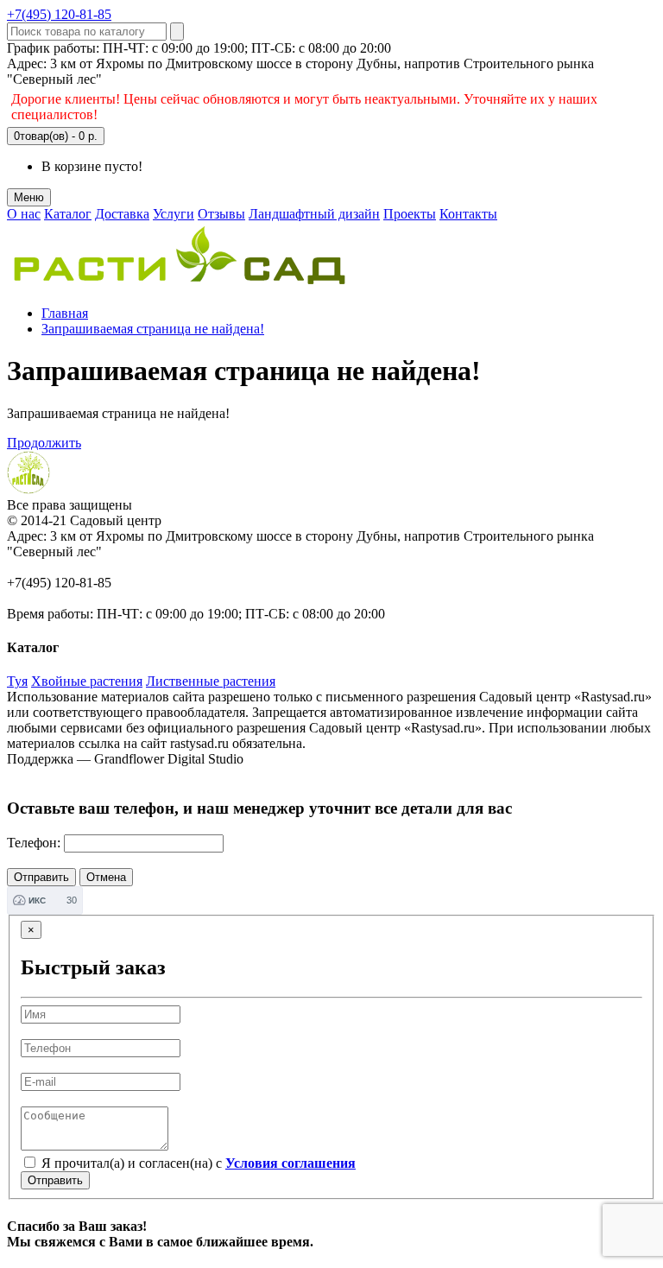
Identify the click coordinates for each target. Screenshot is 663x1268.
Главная (64, 313)
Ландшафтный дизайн (314, 213)
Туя (17, 681)
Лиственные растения (210, 681)
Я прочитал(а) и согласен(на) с (197, 1163)
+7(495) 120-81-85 (59, 14)
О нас (24, 213)
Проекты (409, 213)
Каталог (68, 213)
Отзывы (221, 213)
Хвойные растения (86, 681)
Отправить (55, 1180)
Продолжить (44, 442)
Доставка (122, 213)
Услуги (173, 213)
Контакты (468, 213)
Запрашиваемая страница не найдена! (152, 328)
